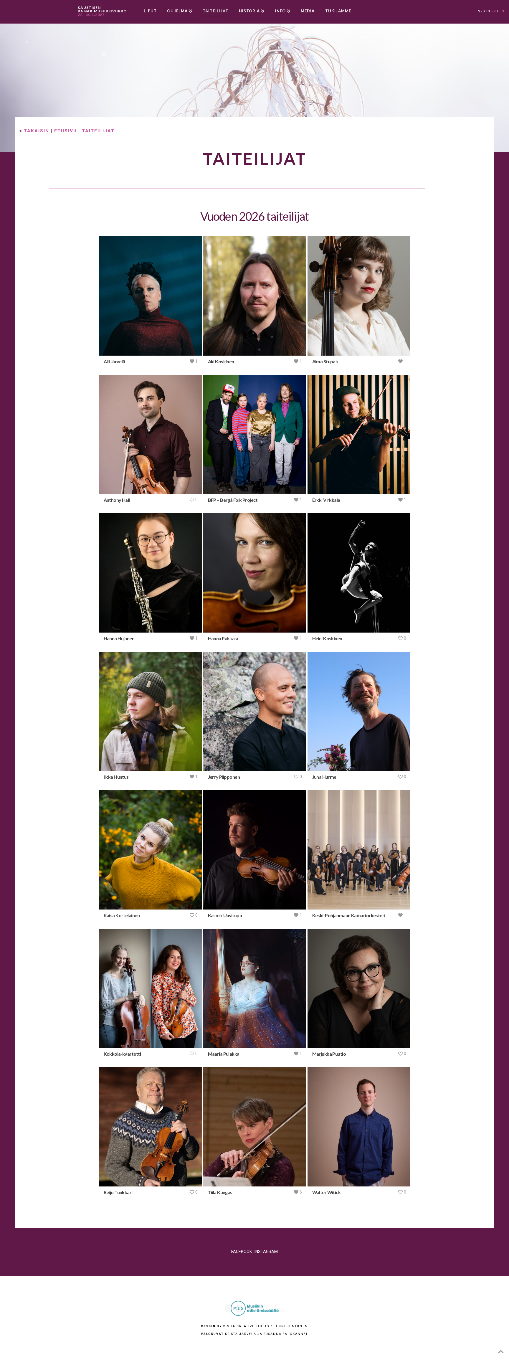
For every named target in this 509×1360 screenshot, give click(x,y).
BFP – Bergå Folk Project (233, 500)
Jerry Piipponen (224, 777)
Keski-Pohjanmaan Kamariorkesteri (348, 915)
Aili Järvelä (114, 361)
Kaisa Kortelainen (122, 915)
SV (493, 11)
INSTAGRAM (266, 1251)
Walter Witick (326, 1192)
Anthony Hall (117, 500)
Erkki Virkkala (326, 500)
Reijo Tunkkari (118, 1192)
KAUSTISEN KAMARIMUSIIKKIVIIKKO (102, 11)
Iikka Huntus (116, 777)
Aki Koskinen (221, 361)
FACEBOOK (241, 1251)
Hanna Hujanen (119, 638)
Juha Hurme (324, 777)
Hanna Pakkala (223, 638)
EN (502, 11)
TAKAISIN (36, 130)
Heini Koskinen (327, 638)
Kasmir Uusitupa (225, 915)
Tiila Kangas (220, 1192)
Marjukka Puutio (329, 1054)
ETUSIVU (65, 130)
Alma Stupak (325, 361)
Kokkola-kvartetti (122, 1054)
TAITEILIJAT (98, 130)
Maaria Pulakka (223, 1054)
